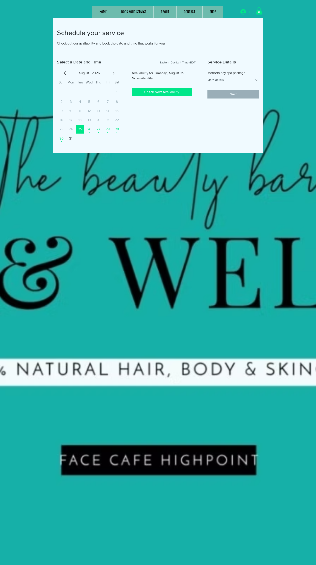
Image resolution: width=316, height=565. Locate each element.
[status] (178, 62)
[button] (259, 10)
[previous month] (64, 73)
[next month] (113, 73)
